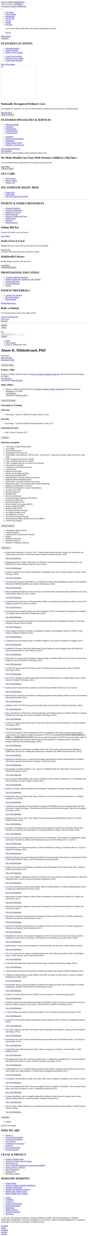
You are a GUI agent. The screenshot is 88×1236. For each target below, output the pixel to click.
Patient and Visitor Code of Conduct (19, 1161)
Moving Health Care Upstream (17, 1194)
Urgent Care (10, 192)
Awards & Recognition (14, 1139)
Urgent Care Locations (14, 56)
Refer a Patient (11, 14)
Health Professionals (13, 1206)
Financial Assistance (13, 208)
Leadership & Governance (15, 1143)
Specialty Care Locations (15, 58)
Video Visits (10, 194)
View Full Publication (13, 558)
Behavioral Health (12, 125)
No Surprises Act (12, 1163)
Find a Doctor (11, 179)
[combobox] (11, 334)
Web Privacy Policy (13, 1174)
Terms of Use (10, 1172)
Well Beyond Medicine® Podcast (18, 1189)
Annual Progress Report (14, 1137)
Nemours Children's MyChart (16, 216)
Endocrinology (11, 129)
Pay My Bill (10, 18)
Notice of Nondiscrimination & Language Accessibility (25, 1165)
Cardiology (10, 127)
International (10, 16)
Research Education (13, 283)
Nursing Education (12, 281)
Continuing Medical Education (17, 277)
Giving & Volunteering (14, 210)
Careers (8, 20)
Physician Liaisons (12, 297)
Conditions (9, 1200)
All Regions (18, 4)
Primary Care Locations (14, 52)
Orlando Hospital (12, 50)
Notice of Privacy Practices (15, 1167)
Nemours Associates (13, 1212)
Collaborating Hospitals (14, 60)
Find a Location (11, 181)
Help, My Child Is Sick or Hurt (17, 196)
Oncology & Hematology (15, 139)
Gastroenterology (12, 131)
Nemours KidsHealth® (14, 1187)
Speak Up (9, 221)
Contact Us (10, 1202)
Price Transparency (12, 1169)
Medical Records (12, 214)
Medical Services (12, 1210)
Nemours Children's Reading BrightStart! (20, 1185)
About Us (9, 1135)
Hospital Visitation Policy (15, 1159)
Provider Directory (12, 1150)
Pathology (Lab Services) (15, 145)
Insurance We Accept (13, 212)
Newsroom (10, 1214)
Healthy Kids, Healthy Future (16, 1192)
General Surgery (11, 133)
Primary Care (10, 183)
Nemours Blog (11, 1183)
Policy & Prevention (13, 1148)
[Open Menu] (2, 330)
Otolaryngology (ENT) (14, 143)
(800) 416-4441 (17, 380)
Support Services (12, 223)
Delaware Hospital (12, 48)
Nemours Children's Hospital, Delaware (44, 374)
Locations (9, 1146)
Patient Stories (11, 218)
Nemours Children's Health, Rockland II (49, 389)
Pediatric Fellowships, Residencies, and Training (23, 279)
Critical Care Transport (14, 295)
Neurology (9, 137)
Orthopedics (10, 141)
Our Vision (10, 12)
